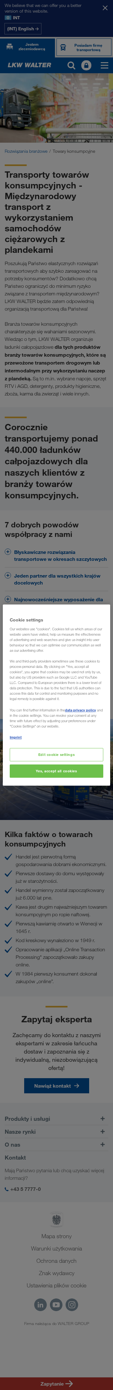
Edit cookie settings (56, 754)
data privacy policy (80, 710)
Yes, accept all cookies (56, 771)
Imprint (16, 737)
